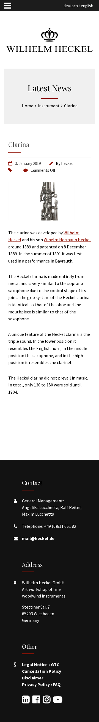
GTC (55, 664)
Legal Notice (35, 664)
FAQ (57, 684)
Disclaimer (32, 678)
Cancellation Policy (41, 671)
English (87, 5)
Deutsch (71, 5)
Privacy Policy (36, 684)
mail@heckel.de (38, 538)
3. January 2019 (28, 163)
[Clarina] (49, 219)
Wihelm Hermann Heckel (67, 239)
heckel (67, 163)
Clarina (18, 144)
